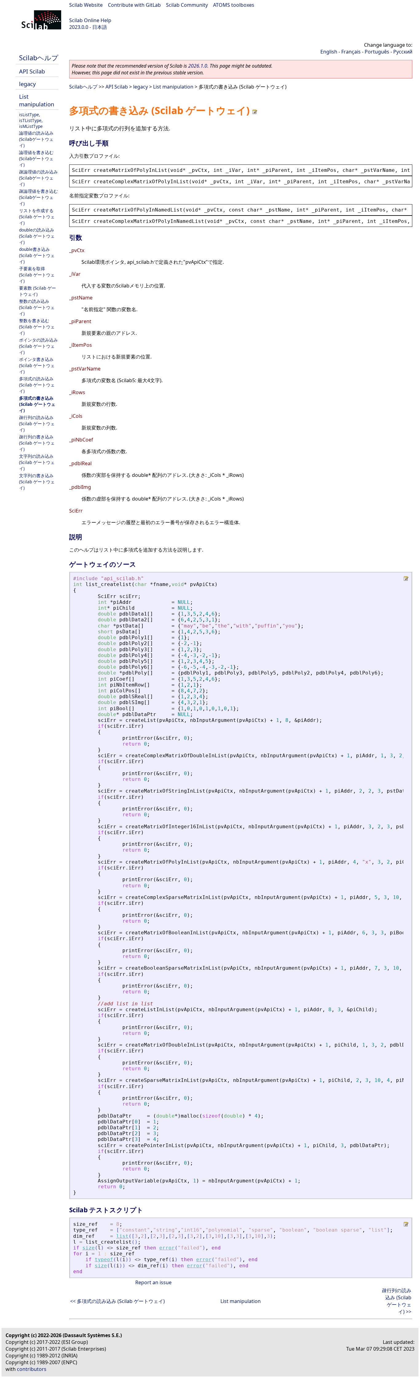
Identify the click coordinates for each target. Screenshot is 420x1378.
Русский (402, 51)
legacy (27, 84)
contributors (31, 1369)
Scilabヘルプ (38, 57)
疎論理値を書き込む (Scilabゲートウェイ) (38, 197)
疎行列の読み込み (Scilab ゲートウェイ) (37, 423)
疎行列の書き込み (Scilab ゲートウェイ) (37, 443)
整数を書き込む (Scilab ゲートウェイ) (37, 327)
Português (377, 51)
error (167, 1248)
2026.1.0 (197, 65)
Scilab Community (187, 5)
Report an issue (153, 1282)
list (122, 1236)
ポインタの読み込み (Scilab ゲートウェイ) (38, 346)
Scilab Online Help (90, 20)
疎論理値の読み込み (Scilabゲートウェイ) (38, 178)
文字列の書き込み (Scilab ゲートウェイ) (37, 482)
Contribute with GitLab (134, 5)
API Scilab (32, 71)
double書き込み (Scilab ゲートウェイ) (37, 255)
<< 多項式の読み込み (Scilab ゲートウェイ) (117, 1301)
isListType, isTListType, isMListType (31, 120)
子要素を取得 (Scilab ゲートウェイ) (37, 275)
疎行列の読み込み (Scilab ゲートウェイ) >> (396, 1301)
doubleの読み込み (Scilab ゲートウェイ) (37, 236)
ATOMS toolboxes (233, 5)
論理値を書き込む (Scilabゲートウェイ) (36, 158)
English (328, 51)
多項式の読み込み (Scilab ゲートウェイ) (37, 385)
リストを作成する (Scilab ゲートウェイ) (37, 217)
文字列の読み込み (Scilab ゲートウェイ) (37, 462)
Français (351, 51)
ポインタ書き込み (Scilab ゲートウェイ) (37, 365)
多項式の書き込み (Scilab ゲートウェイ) (37, 404)
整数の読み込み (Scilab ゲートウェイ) (37, 307)
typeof (104, 1259)
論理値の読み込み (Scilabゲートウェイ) (36, 139)
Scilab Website (86, 5)
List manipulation (36, 100)
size (88, 1248)
